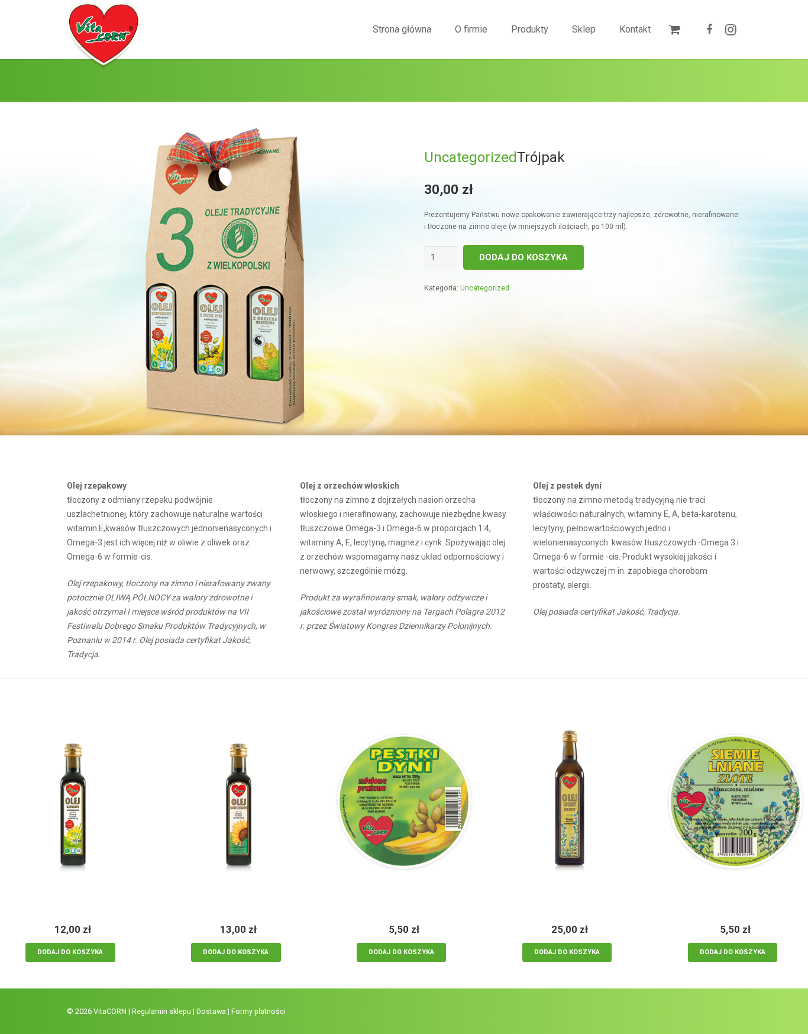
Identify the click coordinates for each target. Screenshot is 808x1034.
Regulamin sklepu (161, 1011)
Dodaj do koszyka (523, 257)
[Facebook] (709, 29)
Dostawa (211, 1011)
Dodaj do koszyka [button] (70, 952)
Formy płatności (258, 1011)
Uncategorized (470, 157)
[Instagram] (730, 29)
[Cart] (674, 29)
